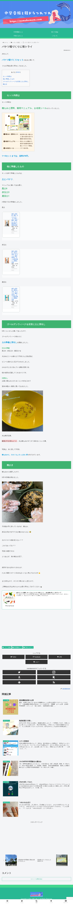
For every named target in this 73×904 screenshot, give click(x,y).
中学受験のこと (18, 647)
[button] (67, 454)
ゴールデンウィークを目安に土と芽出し (16, 81)
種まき (5, 84)
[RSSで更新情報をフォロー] (53, 682)
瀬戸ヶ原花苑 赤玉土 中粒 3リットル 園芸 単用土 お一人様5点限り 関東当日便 (15, 256)
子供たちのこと (29, 647)
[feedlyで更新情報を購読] (19, 682)
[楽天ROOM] (53, 677)
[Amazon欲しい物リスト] (19, 677)
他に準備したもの (9, 79)
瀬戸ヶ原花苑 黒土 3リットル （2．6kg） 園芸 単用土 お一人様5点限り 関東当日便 (15, 219)
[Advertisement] (36, 625)
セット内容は (8, 76)
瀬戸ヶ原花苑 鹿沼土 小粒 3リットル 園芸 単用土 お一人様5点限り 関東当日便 (15, 294)
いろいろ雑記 (7, 647)
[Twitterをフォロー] (19, 672)
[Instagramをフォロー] (53, 672)
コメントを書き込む (36, 879)
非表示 (18, 72)
